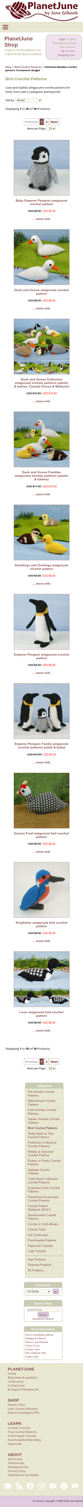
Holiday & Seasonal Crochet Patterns (40, 1153)
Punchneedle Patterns (42, 1240)
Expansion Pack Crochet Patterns (44, 1189)
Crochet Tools (37, 1229)
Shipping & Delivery (35, 1338)
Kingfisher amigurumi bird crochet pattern (42, 924)
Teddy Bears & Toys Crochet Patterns (41, 1135)
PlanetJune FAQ (18, 1467)
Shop (8, 67)
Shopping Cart (66, 55)
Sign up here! (68, 51)
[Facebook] (30, 1486)
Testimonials (16, 1463)
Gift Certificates (38, 1235)
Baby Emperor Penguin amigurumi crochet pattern (41, 202)
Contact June (32, 1349)
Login (62, 39)
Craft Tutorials (37, 1251)
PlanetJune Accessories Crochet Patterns (43, 1198)
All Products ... (37, 1270)
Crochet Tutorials (19, 1428)
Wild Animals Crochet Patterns (41, 1102)
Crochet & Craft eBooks (43, 1224)
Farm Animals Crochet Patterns (42, 1111)
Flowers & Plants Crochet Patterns (44, 1162)
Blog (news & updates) (22, 1377)
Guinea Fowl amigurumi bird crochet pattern (41, 835)
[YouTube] (52, 1486)
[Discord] (75, 1486)
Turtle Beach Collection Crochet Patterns (43, 1180)
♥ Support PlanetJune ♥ (23, 1389)
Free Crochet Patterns (22, 1432)
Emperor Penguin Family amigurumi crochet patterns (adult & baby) (41, 745)
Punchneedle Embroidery (24, 1440)
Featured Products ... (41, 1265)
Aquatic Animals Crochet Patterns (44, 1120)
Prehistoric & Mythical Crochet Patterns (42, 1144)
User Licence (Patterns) (23, 1409)
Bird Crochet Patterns (28, 67)
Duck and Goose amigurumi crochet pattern (41, 291)
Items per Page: (37, 128)
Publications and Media (23, 1475)
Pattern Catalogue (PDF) (23, 1413)
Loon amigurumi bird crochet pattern (41, 1013)
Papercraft (14, 1444)
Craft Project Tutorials (22, 1436)
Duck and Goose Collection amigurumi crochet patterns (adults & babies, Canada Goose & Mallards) (41, 383)
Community (15, 1381)
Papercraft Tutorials (40, 1246)
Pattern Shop (16, 1405)
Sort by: (10, 100)
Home (12, 1373)
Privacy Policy (17, 1471)
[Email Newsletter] (7, 1486)
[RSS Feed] (19, 1486)
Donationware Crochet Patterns (42, 1217)
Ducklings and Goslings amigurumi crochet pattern (41, 566)
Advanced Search (43, 1318)
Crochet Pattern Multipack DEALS (39, 1207)
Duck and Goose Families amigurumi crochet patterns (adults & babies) (41, 475)
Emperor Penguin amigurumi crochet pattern (41, 656)
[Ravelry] (64, 1486)
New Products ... (38, 1259)
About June (15, 1459)
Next (54, 122)
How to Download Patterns (39, 1334)
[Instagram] (41, 1486)
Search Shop (43, 1303)
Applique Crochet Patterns (39, 1171)
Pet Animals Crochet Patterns (41, 1093)
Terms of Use (32, 1345)
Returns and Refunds (36, 1342)
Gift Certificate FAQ (35, 1353)
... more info (41, 219)
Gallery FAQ (32, 1356)
